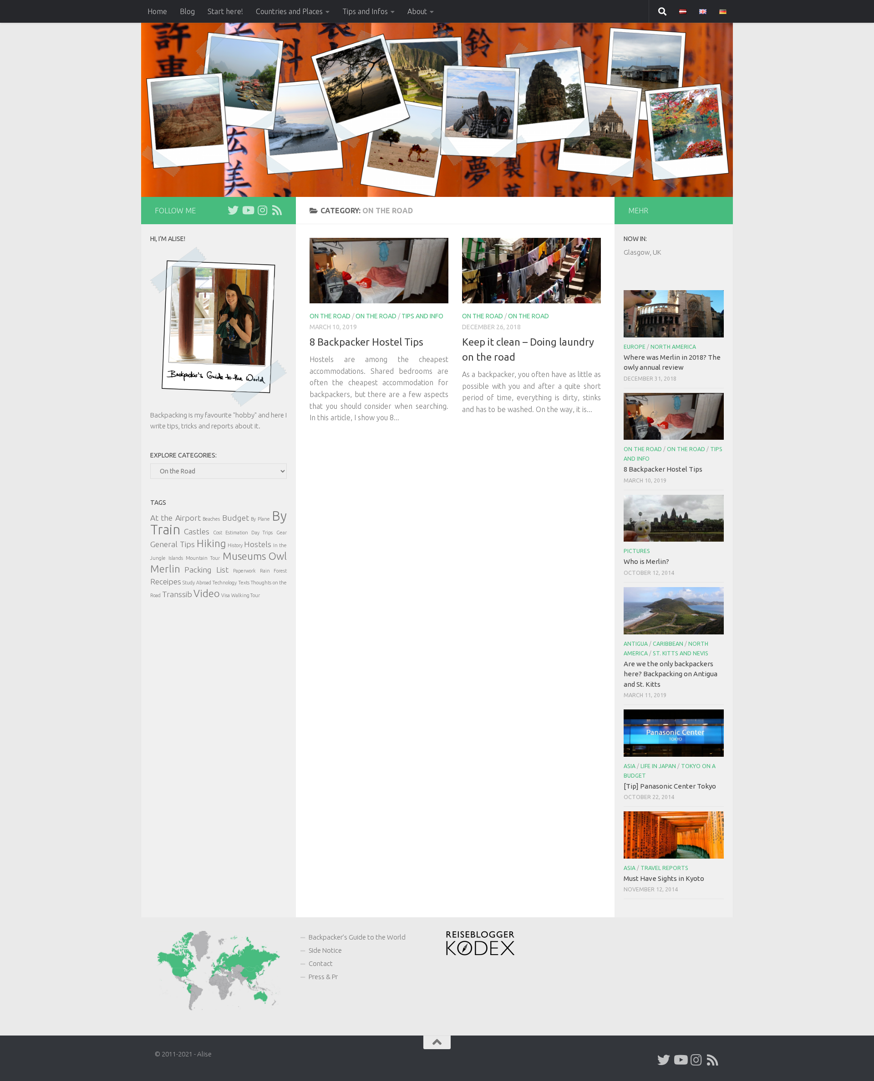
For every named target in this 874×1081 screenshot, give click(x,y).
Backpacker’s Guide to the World (357, 937)
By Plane (260, 519)
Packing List (206, 569)
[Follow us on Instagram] (262, 210)
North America (673, 347)
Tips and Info (422, 316)
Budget (235, 517)
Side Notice (325, 950)
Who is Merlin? (646, 561)
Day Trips (262, 532)
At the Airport (175, 517)
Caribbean (668, 644)
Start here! (225, 11)
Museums (244, 556)
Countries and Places (289, 11)
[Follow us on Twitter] (233, 210)
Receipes (165, 581)
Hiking (211, 543)
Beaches (211, 519)
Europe (634, 347)
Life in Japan (658, 766)
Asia (629, 766)
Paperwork (244, 570)
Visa (225, 595)
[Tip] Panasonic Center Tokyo (670, 786)
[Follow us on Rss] (276, 210)
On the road (330, 316)
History (235, 545)
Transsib (177, 594)
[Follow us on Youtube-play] (247, 210)
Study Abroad (197, 582)
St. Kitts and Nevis (680, 653)
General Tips (172, 544)
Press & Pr (323, 976)
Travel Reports (664, 868)
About (417, 11)
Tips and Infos (365, 11)
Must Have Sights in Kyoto (664, 878)
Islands (175, 558)
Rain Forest (273, 570)
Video (206, 593)
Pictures (637, 551)
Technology (225, 582)
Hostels (257, 544)
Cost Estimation (230, 532)
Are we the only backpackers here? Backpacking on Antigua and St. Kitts (670, 674)
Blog (187, 11)
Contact (321, 963)
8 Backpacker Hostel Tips (366, 341)
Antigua (636, 644)
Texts (244, 582)
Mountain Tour (202, 558)
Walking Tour (245, 595)
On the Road (376, 316)
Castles (196, 531)
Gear (281, 532)
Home (157, 11)
